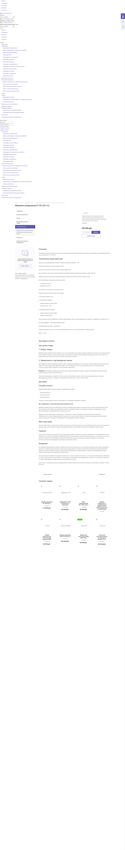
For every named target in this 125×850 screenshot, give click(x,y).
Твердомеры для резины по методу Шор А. (14, 66)
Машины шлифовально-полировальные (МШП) (14, 50)
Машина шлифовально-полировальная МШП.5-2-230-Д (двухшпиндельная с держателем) (102, 505)
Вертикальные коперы (8, 97)
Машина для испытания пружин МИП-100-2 (83, 536)
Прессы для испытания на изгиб (11, 91)
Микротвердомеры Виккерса (10, 52)
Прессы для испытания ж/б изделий (12, 86)
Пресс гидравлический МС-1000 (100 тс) (83, 503)
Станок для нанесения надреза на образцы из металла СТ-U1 (101, 537)
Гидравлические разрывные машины (12, 110)
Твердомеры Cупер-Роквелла (10, 57)
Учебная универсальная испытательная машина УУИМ (47, 537)
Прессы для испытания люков (10, 88)
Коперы (3, 177)
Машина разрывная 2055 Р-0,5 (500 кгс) (65, 535)
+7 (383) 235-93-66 (4, 128)
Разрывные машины (6, 188)
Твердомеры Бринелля (8, 59)
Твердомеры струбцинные (9, 73)
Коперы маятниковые (8, 101)
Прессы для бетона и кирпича (10, 84)
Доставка (3, 7)
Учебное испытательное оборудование (11, 117)
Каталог (3, 1)
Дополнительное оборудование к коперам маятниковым (17, 99)
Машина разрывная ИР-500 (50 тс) (46, 502)
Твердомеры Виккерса (8, 62)
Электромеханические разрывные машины (13, 112)
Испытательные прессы (7, 163)
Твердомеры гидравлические (10, 64)
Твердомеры (4, 131)
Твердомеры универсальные (10, 48)
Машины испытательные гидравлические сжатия (15, 81)
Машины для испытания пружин (9, 104)
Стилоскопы (4, 114)
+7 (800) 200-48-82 (8, 22)
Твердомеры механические (10, 68)
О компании (4, 3)
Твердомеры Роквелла (8, 71)
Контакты (3, 10)
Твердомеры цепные (8, 75)
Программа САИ (7, 55)
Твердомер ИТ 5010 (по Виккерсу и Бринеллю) (65, 503)
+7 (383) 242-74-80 (8, 19)
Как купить (4, 5)
